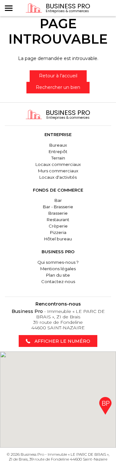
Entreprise (58, 134)
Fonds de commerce (58, 190)
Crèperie (58, 226)
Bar (58, 200)
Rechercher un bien (58, 87)
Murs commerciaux (58, 170)
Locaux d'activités (58, 177)
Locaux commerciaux (58, 164)
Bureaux (58, 145)
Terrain (58, 157)
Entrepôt (58, 151)
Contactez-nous (58, 281)
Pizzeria (58, 232)
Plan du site (58, 275)
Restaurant (58, 219)
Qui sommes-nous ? (58, 262)
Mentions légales (58, 268)
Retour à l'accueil (58, 76)
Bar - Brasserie (58, 206)
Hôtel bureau (58, 238)
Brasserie (58, 213)
